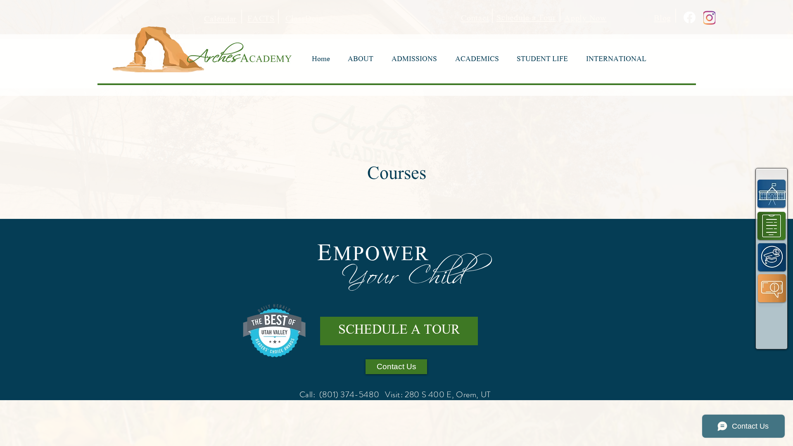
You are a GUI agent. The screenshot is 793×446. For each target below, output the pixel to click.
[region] (771, 193)
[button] (361, 59)
